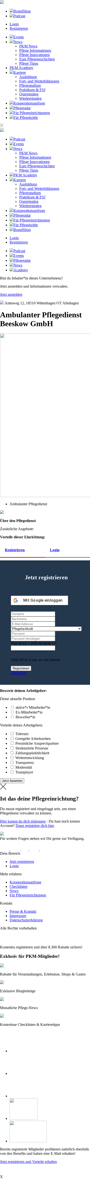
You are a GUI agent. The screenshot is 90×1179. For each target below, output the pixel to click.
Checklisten (18, 886)
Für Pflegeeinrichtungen (28, 895)
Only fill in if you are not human (35, 660)
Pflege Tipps (28, 63)
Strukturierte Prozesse (31, 748)
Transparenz (24, 763)
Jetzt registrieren (22, 862)
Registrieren (19, 28)
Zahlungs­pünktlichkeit (32, 753)
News (14, 891)
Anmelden (19, 673)
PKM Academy (21, 68)
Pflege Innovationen (34, 55)
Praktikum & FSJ (32, 90)
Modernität (23, 767)
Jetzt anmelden (11, 294)
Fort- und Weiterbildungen (39, 81)
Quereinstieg (28, 94)
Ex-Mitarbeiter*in (29, 712)
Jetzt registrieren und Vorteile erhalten (28, 1162)
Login (14, 24)
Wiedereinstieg (30, 98)
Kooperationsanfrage (25, 882)
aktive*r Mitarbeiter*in (33, 707)
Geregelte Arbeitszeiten (33, 739)
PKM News (28, 46)
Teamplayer (24, 772)
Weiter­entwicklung (29, 758)
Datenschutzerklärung (26, 920)
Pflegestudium (30, 85)
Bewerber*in (25, 717)
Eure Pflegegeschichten (37, 59)
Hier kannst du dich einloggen (23, 821)
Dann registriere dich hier (35, 826)
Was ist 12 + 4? (22, 643)
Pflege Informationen (35, 50)
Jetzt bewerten (12, 781)
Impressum (18, 916)
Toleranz (22, 734)
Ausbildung (28, 77)
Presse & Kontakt (23, 911)
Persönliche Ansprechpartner (37, 743)
